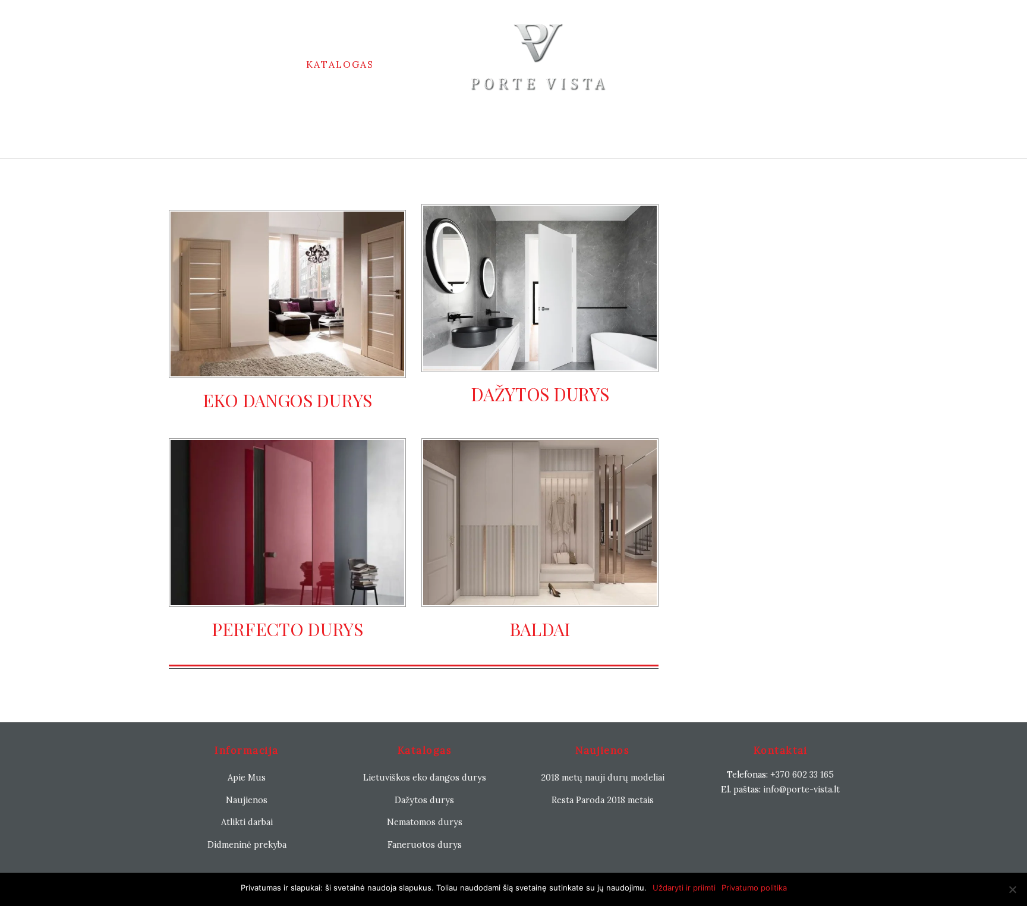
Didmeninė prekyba (246, 844)
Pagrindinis (253, 64)
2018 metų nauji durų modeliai (602, 777)
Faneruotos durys (425, 844)
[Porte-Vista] (538, 64)
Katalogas (340, 64)
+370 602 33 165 (802, 774)
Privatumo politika (754, 887)
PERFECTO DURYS (287, 629)
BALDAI (540, 629)
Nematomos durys (424, 822)
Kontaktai (513, 119)
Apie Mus (247, 777)
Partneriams (662, 64)
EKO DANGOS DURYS (287, 400)
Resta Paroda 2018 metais (603, 800)
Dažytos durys (424, 800)
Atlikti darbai (247, 822)
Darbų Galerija (764, 64)
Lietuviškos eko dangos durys (424, 777)
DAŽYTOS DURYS (540, 394)
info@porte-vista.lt (801, 789)
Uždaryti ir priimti (684, 887)
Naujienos (422, 64)
